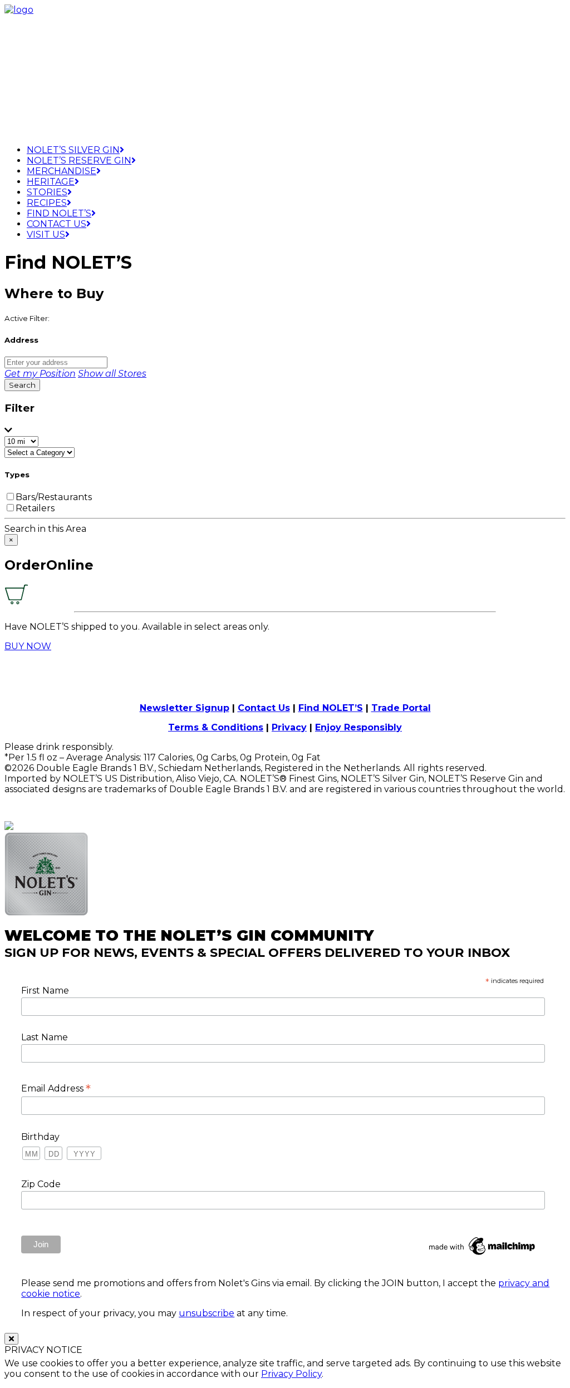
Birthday (40, 1137)
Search (22, 385)
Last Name (44, 1037)
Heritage (51, 181)
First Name (45, 990)
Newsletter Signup (184, 708)
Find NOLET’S (330, 708)
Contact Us (56, 224)
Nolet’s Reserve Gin (79, 160)
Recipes (47, 202)
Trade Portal (401, 708)
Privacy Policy (291, 1374)
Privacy (289, 727)
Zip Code (41, 1184)
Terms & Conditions (215, 727)
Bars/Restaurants (54, 497)
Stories (47, 192)
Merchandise (61, 171)
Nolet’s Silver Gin (73, 150)
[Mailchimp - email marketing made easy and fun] (482, 1254)
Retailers (35, 508)
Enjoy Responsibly (358, 727)
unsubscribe (206, 1313)
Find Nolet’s (59, 213)
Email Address (56, 1088)
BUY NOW (27, 646)
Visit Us (46, 234)
